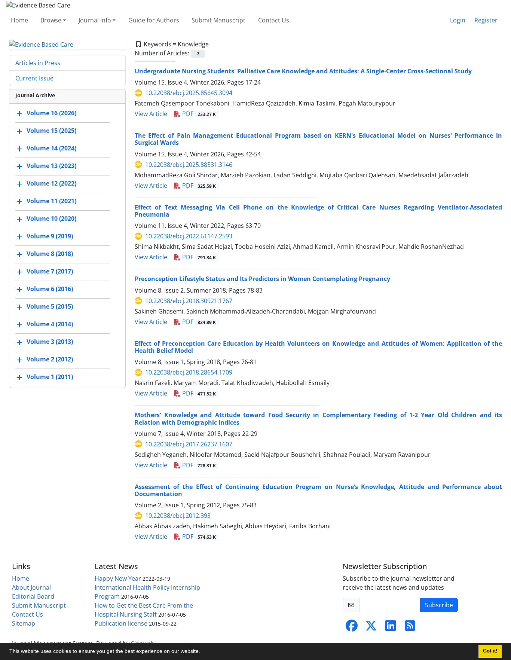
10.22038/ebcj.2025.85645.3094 (188, 93)
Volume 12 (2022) (51, 184)
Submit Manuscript (218, 20)
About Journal (31, 587)
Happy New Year (118, 578)
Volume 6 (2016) (50, 289)
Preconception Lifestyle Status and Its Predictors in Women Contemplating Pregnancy (262, 279)
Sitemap (23, 623)
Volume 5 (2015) (50, 307)
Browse (50, 20)
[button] (203, 652)
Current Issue (34, 78)
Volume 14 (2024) (51, 148)
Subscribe (439, 605)
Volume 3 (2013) (50, 342)
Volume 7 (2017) (50, 272)
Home (19, 20)
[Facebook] (352, 628)
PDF (198, 114)
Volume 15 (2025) (51, 131)
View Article (151, 114)
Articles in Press (37, 63)
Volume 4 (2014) (50, 324)
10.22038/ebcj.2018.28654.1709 (188, 372)
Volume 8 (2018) (50, 254)
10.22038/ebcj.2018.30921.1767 (188, 301)
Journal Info (95, 20)
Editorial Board (33, 596)
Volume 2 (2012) (50, 359)
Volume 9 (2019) (50, 236)
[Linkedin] (391, 628)
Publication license (121, 623)
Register (486, 20)
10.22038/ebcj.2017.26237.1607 (188, 444)
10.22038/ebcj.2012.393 (178, 515)
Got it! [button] (490, 651)
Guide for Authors (153, 20)
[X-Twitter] (371, 628)
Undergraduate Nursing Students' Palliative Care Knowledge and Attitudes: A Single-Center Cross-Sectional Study (303, 71)
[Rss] (410, 628)
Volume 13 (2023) (51, 166)
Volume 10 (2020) (51, 219)
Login (457, 20)
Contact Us (273, 20)
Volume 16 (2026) (51, 113)
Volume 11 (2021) (51, 201)
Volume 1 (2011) (50, 377)
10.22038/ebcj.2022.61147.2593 (188, 236)
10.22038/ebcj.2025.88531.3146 (188, 165)
